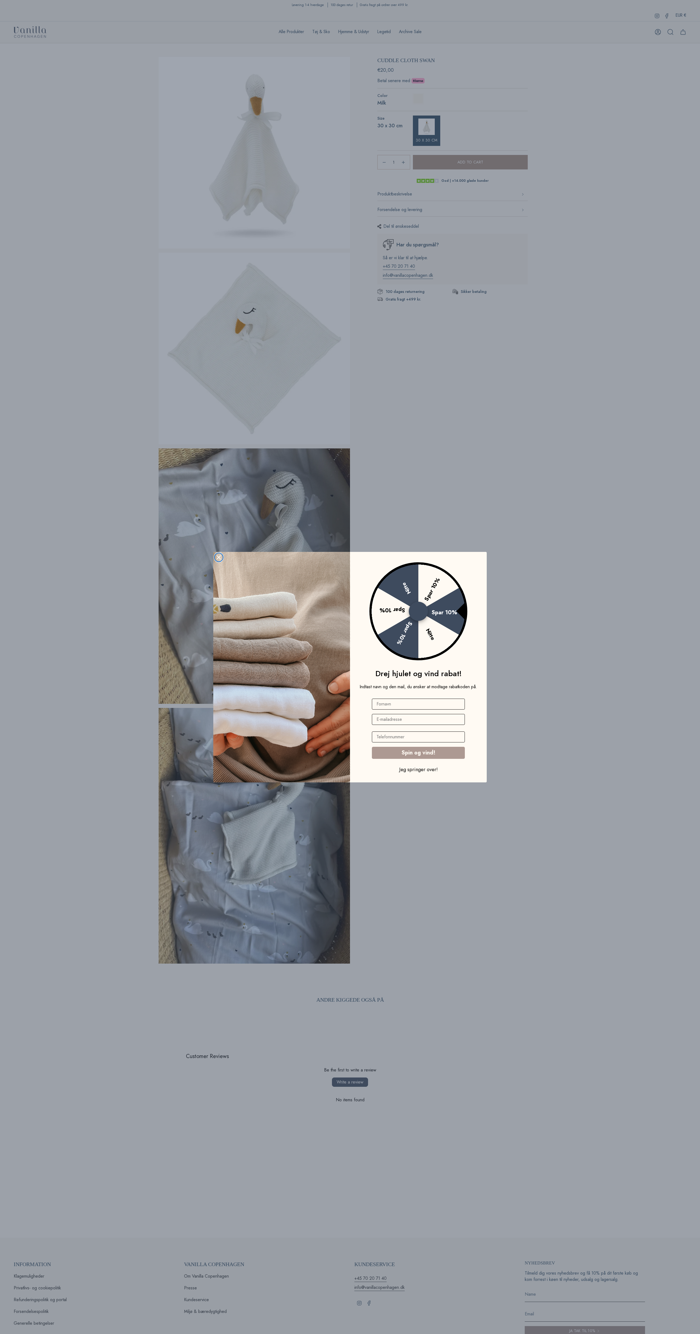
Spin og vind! (418, 753)
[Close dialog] (218, 557)
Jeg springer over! (418, 769)
